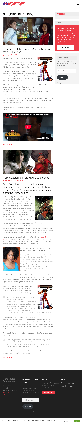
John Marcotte (19, 55)
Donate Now (65, 47)
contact (5, 394)
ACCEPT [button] (77, 421)
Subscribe (62, 77)
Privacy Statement (67, 383)
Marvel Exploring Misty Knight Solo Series (26, 177)
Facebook (61, 14)
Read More (6, 144)
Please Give (48, 392)
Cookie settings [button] (68, 421)
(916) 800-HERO (8, 392)
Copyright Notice (67, 386)
